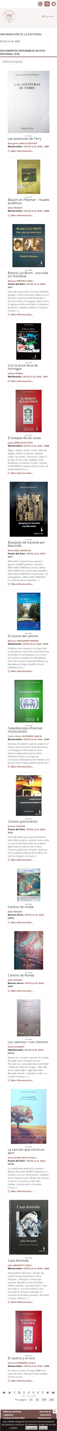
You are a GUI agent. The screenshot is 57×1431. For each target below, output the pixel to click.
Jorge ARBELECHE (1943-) (20, 442)
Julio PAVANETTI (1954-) (20, 1265)
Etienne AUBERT (16, 1046)
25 (31, 1399)
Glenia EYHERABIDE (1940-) (21, 1363)
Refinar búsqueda (12, 61)
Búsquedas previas (47, 4)
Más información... (22, 151)
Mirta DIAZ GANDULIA (19, 550)
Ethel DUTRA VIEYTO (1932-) (22, 1157)
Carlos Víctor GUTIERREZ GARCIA (25, 736)
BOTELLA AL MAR (33, 146)
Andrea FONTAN (16, 826)
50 (37, 1399)
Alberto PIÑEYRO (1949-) (20, 281)
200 (51, 1399)
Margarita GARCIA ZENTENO (22, 143)
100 (44, 1399)
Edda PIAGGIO (15, 207)
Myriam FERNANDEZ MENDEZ (23, 640)
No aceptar (31, 1427)
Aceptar (43, 1427)
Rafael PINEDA (15, 373)
